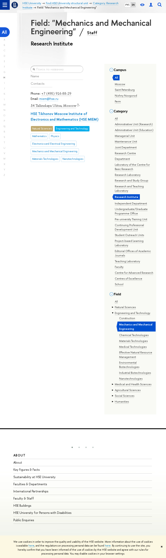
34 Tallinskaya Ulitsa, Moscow (53, 106)
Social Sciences (124, 396)
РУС (127, 4)
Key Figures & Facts (26, 469)
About (19, 455)
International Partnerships (30, 491)
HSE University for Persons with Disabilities (42, 513)
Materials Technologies (133, 341)
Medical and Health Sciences (133, 384)
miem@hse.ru (48, 98)
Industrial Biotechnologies (135, 373)
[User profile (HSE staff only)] (151, 5)
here (31, 545)
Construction (127, 318)
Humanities (122, 401)
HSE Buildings (22, 505)
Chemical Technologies (133, 335)
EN (133, 4)
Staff (92, 33)
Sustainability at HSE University (34, 477)
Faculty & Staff (23, 498)
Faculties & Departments (30, 484)
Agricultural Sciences (127, 390)
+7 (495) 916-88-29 (56, 93)
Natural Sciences (125, 307)
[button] (72, 447)
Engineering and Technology (132, 313)
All (4, 32)
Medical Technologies (133, 347)
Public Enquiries (23, 520)
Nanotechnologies (130, 378)
